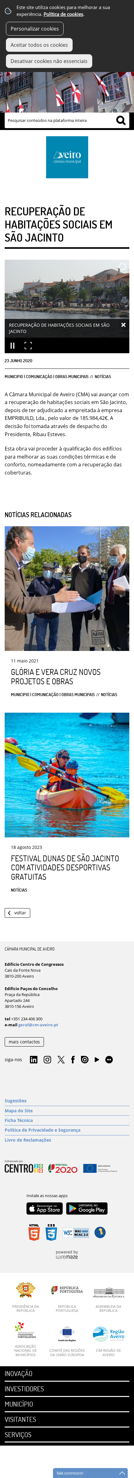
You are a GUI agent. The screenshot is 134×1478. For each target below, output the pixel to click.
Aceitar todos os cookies (39, 44)
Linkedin (33, 1060)
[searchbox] (67, 120)
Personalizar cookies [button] (35, 28)
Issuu (85, 1060)
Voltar (20, 913)
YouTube (97, 1061)
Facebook (73, 1060)
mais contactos (24, 1042)
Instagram (47, 1060)
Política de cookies (63, 14)
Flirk (109, 1060)
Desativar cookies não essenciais (49, 61)
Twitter (61, 1060)
